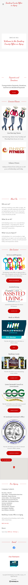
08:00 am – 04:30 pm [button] (12, 532)
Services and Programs (14, 280)
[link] (14, 4)
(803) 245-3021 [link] (14, 38)
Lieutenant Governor (14, 453)
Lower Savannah (14, 410)
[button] (3, 4)
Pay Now (14, 92)
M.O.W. (14, 347)
